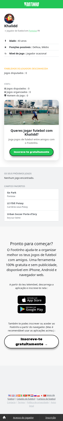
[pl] (38, 395)
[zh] (44, 395)
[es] (19, 395)
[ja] (41, 395)
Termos (21, 402)
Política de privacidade (38, 402)
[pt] (25, 395)
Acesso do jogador (23, 417)
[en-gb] (12, 395)
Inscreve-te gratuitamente (31, 151)
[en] (9, 395)
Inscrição (51, 417)
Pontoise (33, 30)
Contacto (11, 402)
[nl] (32, 395)
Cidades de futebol (26, 398)
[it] (22, 395)
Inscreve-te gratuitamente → (31, 341)
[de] (28, 395)
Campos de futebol (46, 398)
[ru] (35, 395)
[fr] (16, 395)
